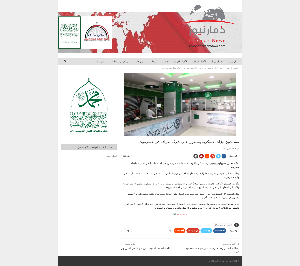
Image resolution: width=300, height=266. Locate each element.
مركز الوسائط (121, 61)
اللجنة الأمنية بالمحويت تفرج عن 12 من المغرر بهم (145, 248)
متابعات (154, 61)
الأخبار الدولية (181, 61)
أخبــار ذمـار (217, 61)
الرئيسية (232, 61)
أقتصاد (165, 61)
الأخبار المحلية (199, 61)
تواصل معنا (101, 61)
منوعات (139, 61)
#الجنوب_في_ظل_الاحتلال (223, 225)
